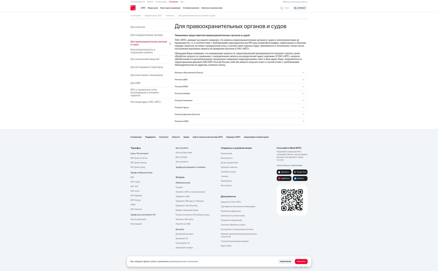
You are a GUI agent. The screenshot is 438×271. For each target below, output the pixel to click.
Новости (176, 137)
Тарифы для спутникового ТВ (142, 214)
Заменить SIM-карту (184, 219)
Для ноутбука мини (184, 152)
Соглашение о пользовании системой (237, 229)
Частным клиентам (137, 2)
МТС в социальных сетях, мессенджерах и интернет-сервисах (144, 92)
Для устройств (182, 148)
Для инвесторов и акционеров (146, 75)
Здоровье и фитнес (229, 167)
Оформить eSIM (182, 196)
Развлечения (226, 153)
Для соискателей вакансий (144, 59)
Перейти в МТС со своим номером (190, 192)
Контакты (163, 137)
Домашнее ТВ (182, 238)
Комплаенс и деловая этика (233, 215)
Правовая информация (231, 211)
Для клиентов (137, 27)
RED (132, 177)
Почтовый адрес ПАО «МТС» (145, 102)
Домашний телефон (184, 247)
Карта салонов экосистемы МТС (208, 137)
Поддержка (150, 137)
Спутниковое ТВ (182, 243)
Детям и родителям (229, 162)
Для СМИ (135, 83)
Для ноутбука (181, 157)
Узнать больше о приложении (289, 165)
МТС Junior (134, 191)
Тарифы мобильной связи (141, 172)
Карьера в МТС (233, 137)
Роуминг (179, 187)
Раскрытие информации (231, 220)
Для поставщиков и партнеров (146, 67)
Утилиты (224, 176)
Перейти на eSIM (183, 224)
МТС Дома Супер (137, 167)
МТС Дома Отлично (138, 158)
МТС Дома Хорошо (138, 162)
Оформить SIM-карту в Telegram (190, 201)
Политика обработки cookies (233, 224)
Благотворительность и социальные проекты (142, 51)
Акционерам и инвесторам (256, 137)
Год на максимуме (138, 219)
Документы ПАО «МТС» (231, 202)
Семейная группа (228, 171)
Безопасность (227, 158)
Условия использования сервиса (235, 241)
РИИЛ (132, 204)
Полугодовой (136, 224)
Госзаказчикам (161, 2)
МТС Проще (135, 200)
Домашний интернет (185, 234)
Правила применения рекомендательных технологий (239, 235)
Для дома (180, 229)
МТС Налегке (136, 209)
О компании (173, 2)
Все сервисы (226, 185)
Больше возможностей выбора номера (193, 214)
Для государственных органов (146, 35)
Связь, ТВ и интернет (139, 153)
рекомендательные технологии (183, 261)
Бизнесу (150, 2)
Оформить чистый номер (187, 205)
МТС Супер (135, 182)
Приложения (226, 181)
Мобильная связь (183, 182)
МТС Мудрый (136, 195)
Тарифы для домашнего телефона (190, 167)
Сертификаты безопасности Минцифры (238, 206)
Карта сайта (226, 245)
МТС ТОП (134, 186)
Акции (186, 137)
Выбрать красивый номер (187, 210)
